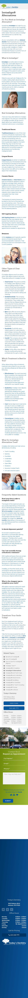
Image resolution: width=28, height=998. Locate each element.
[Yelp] (11, 909)
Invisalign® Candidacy (12, 680)
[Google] (7, 909)
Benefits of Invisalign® (12, 656)
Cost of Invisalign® (11, 659)
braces (11, 133)
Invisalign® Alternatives (13, 670)
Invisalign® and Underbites (14, 675)
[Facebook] (3, 909)
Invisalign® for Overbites (13, 682)
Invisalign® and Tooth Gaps (14, 673)
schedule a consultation (17, 637)
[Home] (14, 942)
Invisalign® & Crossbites (13, 668)
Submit (8, 801)
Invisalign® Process (11, 687)
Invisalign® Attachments (13, 677)
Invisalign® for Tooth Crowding (15, 685)
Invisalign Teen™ (11, 665)
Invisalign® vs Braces (12, 689)
